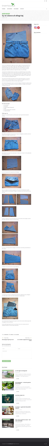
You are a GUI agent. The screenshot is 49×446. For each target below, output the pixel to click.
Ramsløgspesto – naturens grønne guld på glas (23, 383)
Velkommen (16, 8)
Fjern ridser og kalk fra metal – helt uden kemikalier (23, 420)
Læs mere (17, 378)
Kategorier (9, 8)
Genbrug (7, 13)
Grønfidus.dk (10, 443)
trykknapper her (17, 295)
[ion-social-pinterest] (46, 1)
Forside (3, 8)
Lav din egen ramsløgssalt (21, 370)
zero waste (17, 334)
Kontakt (22, 8)
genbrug (11, 334)
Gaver (4, 13)
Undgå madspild (5, 406)
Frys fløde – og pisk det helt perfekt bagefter (23, 407)
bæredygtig (6, 334)
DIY (9, 334)
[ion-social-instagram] (44, 1)
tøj (14, 334)
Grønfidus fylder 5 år (19, 395)
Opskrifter (4, 370)
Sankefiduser (10, 370)
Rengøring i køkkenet (6, 419)
